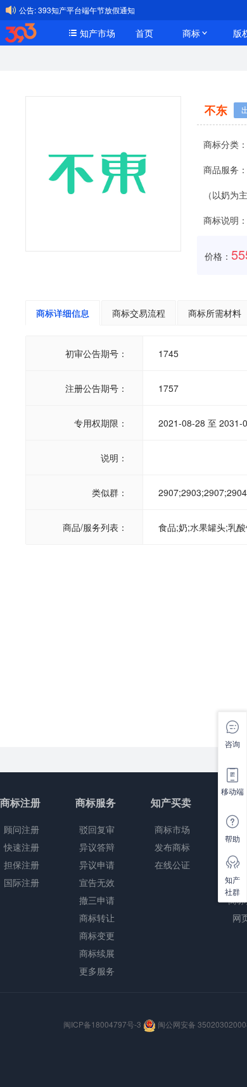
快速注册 (21, 847)
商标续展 (97, 953)
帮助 (232, 838)
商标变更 (97, 935)
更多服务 (97, 970)
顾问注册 (21, 829)
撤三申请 (97, 900)
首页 (144, 33)
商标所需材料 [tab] (214, 313)
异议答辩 (97, 847)
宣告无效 (97, 882)
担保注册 (21, 864)
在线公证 (172, 864)
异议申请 (97, 864)
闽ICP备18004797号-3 (103, 1024)
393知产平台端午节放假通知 (86, 9)
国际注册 (21, 882)
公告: (27, 9)
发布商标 (172, 847)
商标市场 (172, 829)
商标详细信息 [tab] (62, 313)
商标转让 (97, 917)
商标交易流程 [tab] (138, 313)
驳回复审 (97, 829)
